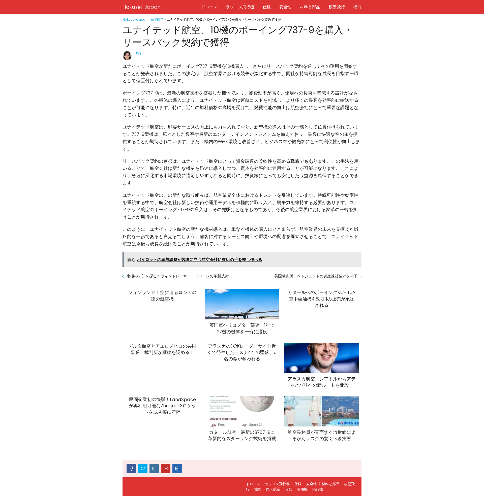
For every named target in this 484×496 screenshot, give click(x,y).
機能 (357, 7)
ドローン (209, 7)
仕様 (267, 7)
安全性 (285, 7)
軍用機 (302, 489)
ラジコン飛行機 (240, 7)
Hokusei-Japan (142, 7)
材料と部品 (310, 7)
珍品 (288, 489)
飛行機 (317, 489)
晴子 (139, 53)
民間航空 (273, 489)
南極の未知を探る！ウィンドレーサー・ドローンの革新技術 (178, 276)
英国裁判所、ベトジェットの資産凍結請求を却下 (315, 276)
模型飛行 (337, 7)
